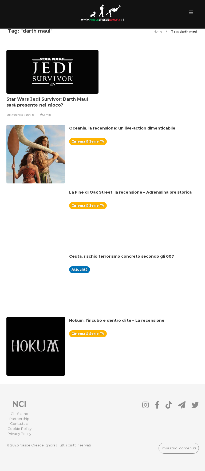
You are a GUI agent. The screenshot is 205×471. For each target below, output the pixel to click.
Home (158, 31)
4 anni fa (28, 114)
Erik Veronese (14, 114)
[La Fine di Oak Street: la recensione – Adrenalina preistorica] (132, 198)
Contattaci (19, 423)
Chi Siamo (19, 413)
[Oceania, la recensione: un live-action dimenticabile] (124, 134)
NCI (19, 404)
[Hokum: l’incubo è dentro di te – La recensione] (118, 326)
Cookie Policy (19, 428)
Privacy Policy (19, 433)
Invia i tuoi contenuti (178, 448)
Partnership (19, 419)
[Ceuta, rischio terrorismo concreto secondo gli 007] (123, 262)
